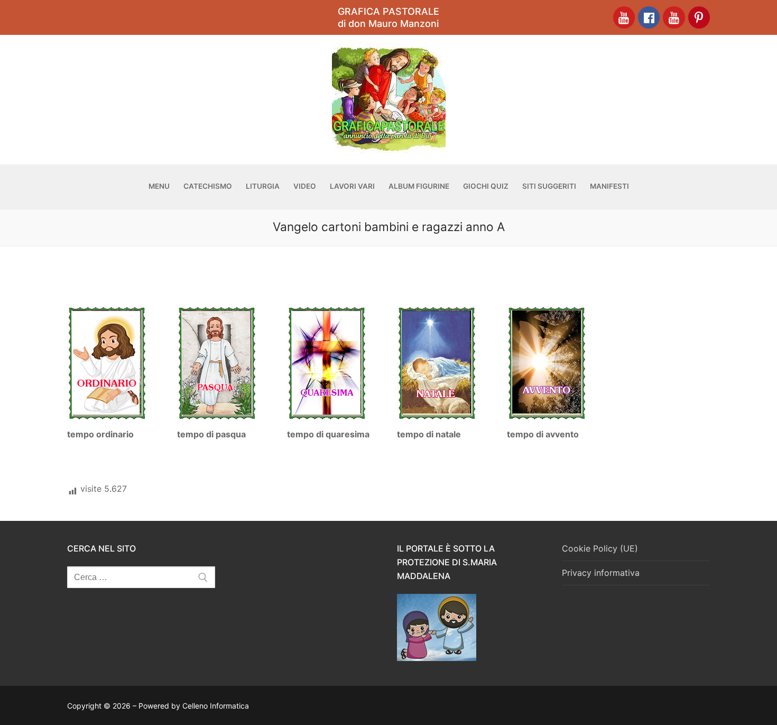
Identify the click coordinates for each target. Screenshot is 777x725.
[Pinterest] (699, 17)
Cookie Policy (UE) (600, 548)
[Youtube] (624, 17)
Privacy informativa (601, 572)
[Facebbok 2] (649, 17)
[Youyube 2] (673, 17)
